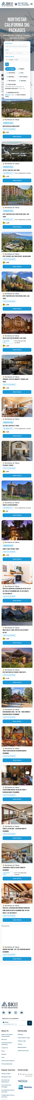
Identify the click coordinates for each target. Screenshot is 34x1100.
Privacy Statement (6, 1064)
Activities (12, 72)
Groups (20, 1044)
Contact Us (4, 1047)
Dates (7, 50)
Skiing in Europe (6, 1076)
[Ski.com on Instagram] (15, 1012)
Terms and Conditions (7, 1060)
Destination (9, 43)
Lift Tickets (23, 76)
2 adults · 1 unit (13, 59)
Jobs (2, 1057)
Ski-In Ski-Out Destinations (5, 1081)
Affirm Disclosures (23, 1050)
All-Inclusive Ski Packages (6, 1086)
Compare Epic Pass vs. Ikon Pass (8, 1096)
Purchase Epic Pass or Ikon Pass (8, 1091)
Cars (21, 72)
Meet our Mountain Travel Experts (7, 1035)
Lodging (11, 69)
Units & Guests (9, 56)
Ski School (12, 80)
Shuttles (11, 76)
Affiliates (20, 1034)
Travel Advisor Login (24, 1037)
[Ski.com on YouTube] (21, 1012)
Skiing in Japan (5, 1073)
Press (3, 1051)
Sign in (7, 94)
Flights (21, 69)
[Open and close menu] (31, 4)
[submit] (29, 1023)
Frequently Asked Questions (6, 1043)
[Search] (7, 64)
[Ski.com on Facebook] (3, 1012)
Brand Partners (22, 1047)
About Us (4, 1039)
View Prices (17, 136)
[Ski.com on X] (9, 1012)
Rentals (23, 80)
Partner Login (22, 1041)
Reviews (3, 1054)
